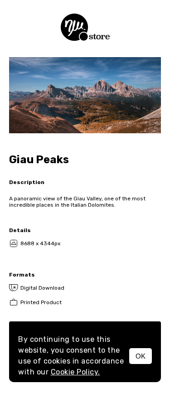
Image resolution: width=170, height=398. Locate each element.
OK (141, 356)
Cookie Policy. (75, 372)
